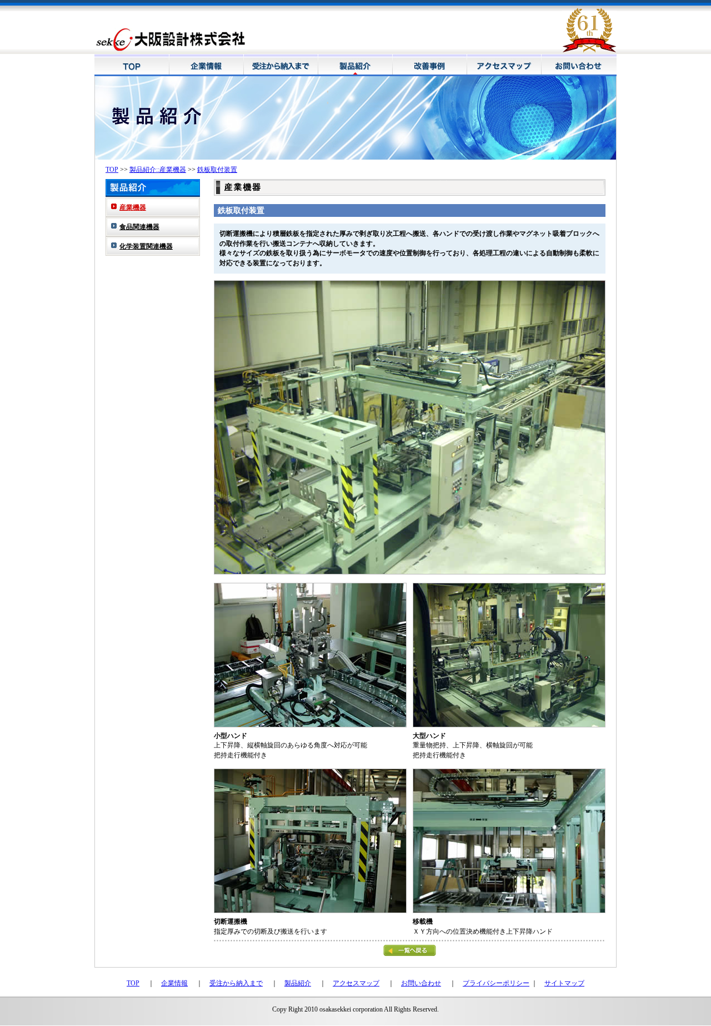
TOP (112, 170)
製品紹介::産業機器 (157, 170)
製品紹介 (297, 983)
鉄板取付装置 (217, 170)
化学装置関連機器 (146, 246)
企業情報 (174, 983)
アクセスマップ (356, 983)
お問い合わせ (421, 983)
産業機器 (132, 207)
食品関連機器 (139, 227)
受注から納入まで (236, 983)
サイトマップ (564, 983)
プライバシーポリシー (496, 983)
